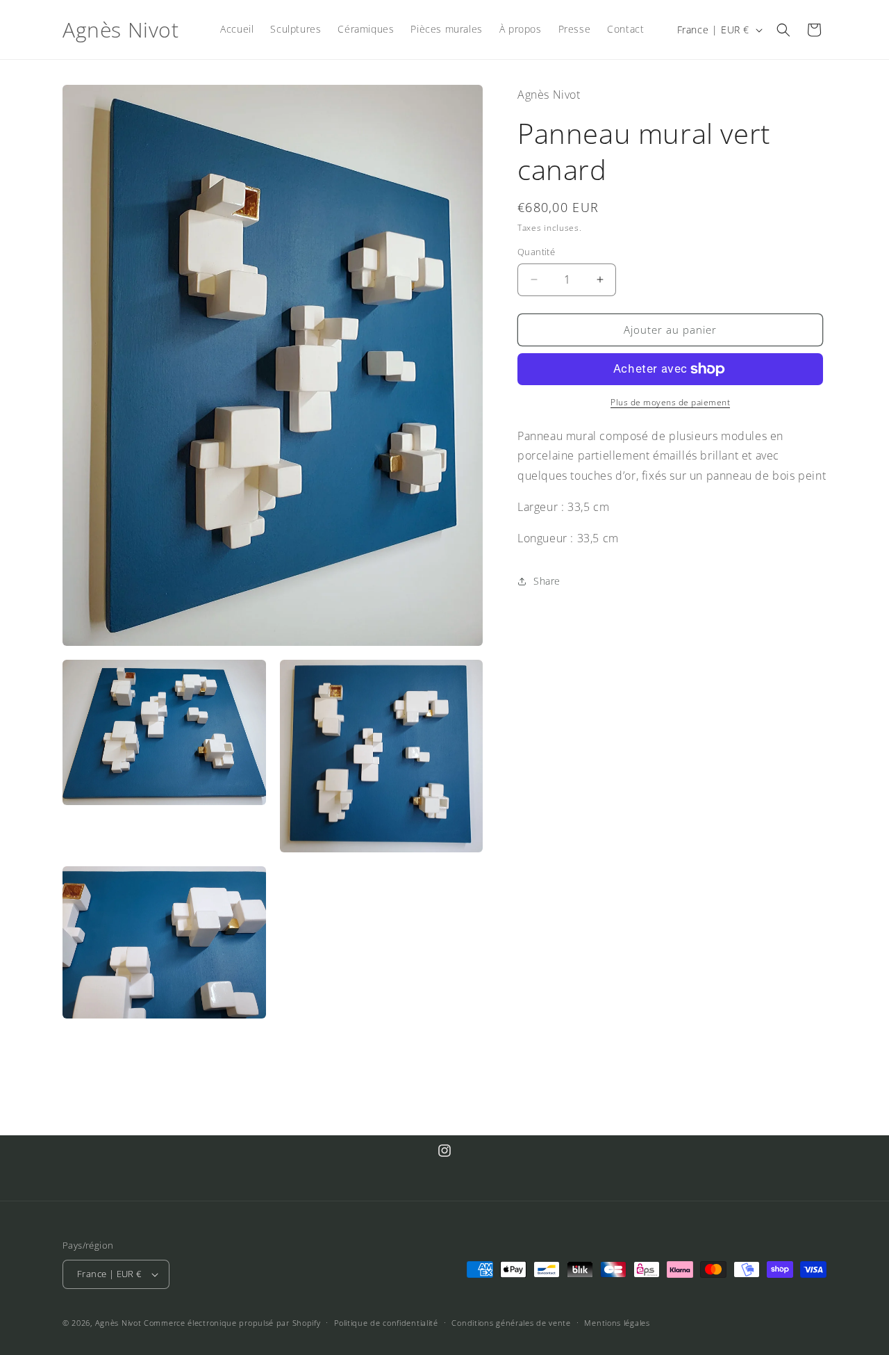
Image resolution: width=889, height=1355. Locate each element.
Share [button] (546, 580)
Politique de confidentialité (386, 1322)
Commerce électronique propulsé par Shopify (232, 1322)
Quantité (536, 251)
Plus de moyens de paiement (670, 402)
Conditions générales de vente (510, 1322)
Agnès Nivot (118, 1322)
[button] (783, 30)
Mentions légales (616, 1322)
